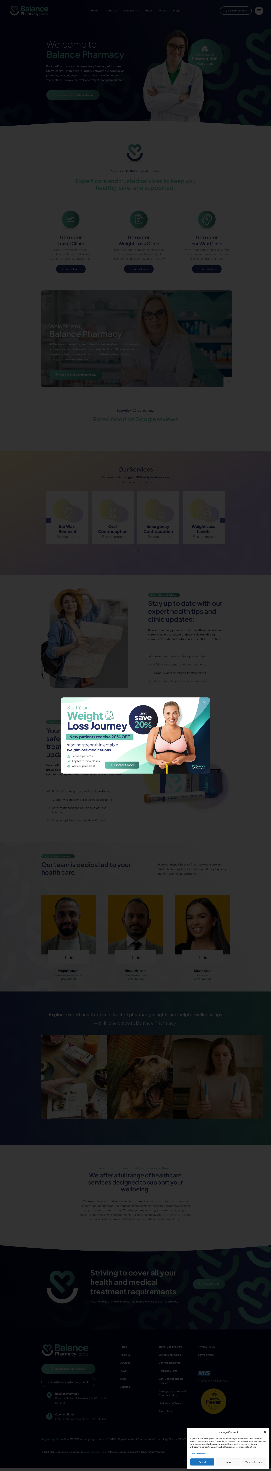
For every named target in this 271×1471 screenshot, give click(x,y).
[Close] (204, 702)
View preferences (254, 1462)
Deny (228, 1462)
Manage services (199, 1453)
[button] (264, 1431)
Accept (202, 1462)
